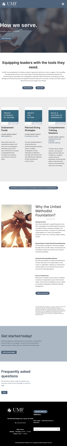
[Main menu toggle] (63, 4)
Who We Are (28, 88)
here (2, 385)
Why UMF (40, 88)
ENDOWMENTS (6, 136)
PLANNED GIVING (31, 136)
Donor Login (37, 420)
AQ (4, 392)
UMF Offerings (6, 38)
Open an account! (42, 293)
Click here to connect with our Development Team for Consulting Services (33, 188)
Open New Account (47, 420)
